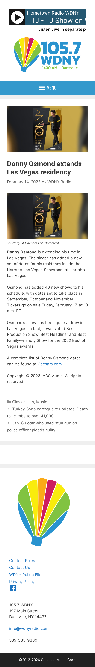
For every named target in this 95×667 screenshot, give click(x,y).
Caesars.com (50, 364)
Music (41, 402)
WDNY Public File (25, 574)
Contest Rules (22, 560)
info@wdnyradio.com (28, 628)
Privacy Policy (22, 581)
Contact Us (19, 567)
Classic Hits (23, 402)
